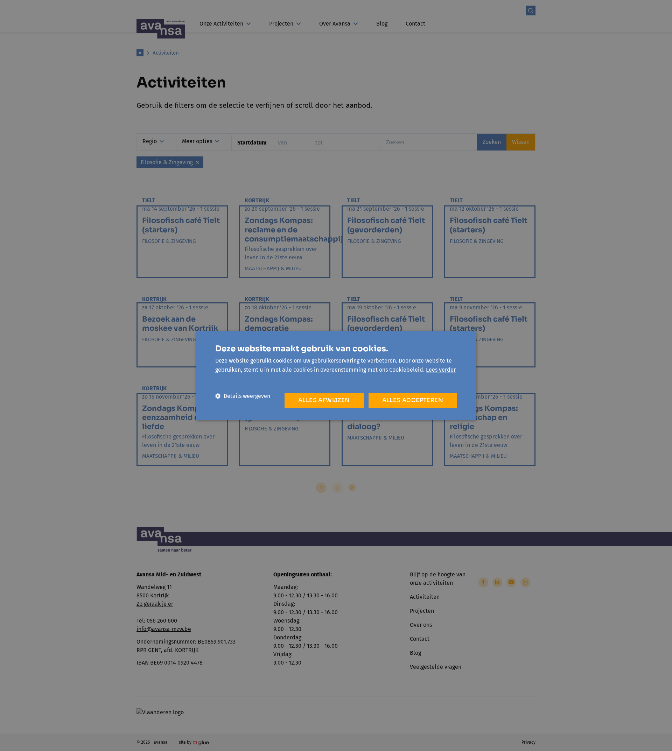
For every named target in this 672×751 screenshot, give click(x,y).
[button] (242, 396)
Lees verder (441, 369)
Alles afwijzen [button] (324, 400)
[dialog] (336, 375)
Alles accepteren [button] (412, 400)
